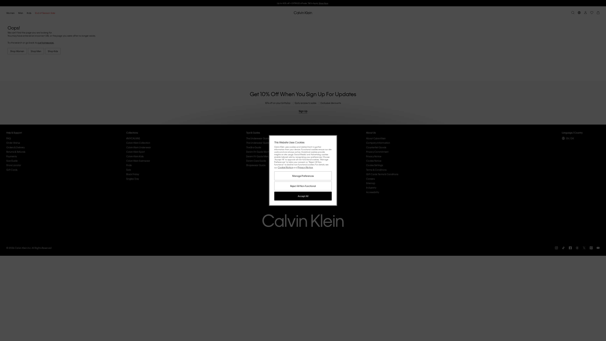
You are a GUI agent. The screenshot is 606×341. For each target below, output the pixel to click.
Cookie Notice (285, 167)
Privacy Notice (305, 167)
